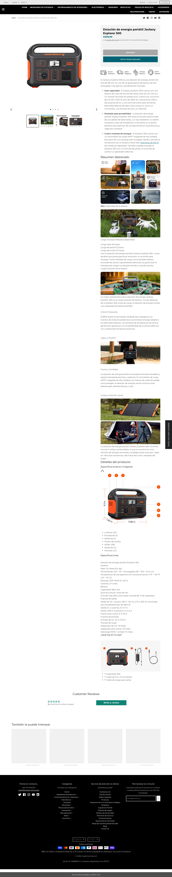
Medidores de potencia (66, 794)
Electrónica (66, 800)
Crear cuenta (152, 2)
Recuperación (66, 813)
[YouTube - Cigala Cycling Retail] (155, 18)
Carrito (165, 2)
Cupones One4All (105, 808)
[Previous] (11, 109)
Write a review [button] (111, 702)
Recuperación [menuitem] (137, 12)
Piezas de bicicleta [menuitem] (144, 7)
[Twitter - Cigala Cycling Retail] (144, 18)
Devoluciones (105, 794)
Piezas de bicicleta (66, 808)
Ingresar (142, 2)
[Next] (96, 109)
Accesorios (66, 810)
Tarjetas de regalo (105, 810)
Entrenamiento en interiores (66, 797)
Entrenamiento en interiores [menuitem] (72, 7)
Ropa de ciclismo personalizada (105, 823)
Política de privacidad (105, 813)
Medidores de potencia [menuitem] (41, 7)
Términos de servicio (105, 816)
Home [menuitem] (24, 7)
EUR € (23, 2)
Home (67, 792)
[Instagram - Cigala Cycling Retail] (151, 18)
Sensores (67, 802)
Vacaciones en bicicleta (105, 821)
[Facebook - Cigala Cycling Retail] (148, 18)
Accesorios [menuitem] (163, 7)
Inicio (14, 18)
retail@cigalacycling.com (28, 790)
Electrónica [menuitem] (98, 7)
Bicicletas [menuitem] (125, 7)
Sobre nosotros (105, 797)
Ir (158, 798)
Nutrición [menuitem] (164, 12)
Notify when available (130, 59)
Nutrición (66, 818)
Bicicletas (66, 805)
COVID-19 (105, 829)
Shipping (105, 805)
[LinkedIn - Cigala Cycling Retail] (159, 18)
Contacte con (105, 792)
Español (15, 2)
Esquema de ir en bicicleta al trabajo (105, 802)
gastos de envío (112, 40)
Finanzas (105, 800)
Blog (105, 826)
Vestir (66, 816)
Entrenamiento (105, 818)
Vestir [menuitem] (152, 12)
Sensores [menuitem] (113, 7)
